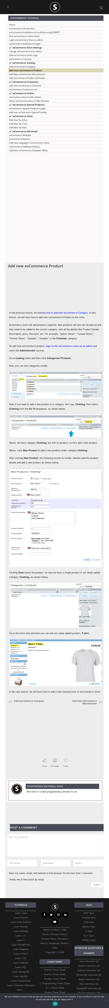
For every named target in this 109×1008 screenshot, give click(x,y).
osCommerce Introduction (22, 28)
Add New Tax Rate (18, 127)
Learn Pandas (20, 931)
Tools (55, 947)
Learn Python (21, 917)
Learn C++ (20, 935)
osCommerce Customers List (23, 89)
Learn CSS (21, 958)
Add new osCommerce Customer (25, 85)
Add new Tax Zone (18, 119)
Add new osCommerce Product (25, 70)
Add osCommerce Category (22, 66)
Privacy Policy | (58, 934)
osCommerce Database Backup (24, 146)
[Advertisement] (54, 182)
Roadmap (54, 943)
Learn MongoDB (20, 971)
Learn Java (21, 913)
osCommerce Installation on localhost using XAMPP (34, 32)
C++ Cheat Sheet (55, 988)
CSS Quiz (89, 922)
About (46, 929)
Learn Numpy (21, 926)
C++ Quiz (89, 935)
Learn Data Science (20, 922)
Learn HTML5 (21, 953)
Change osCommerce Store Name (25, 51)
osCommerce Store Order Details (25, 97)
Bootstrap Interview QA (89, 975)
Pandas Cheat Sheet (55, 979)
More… (21, 990)
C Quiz (89, 931)
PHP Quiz (89, 913)
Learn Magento (21, 949)
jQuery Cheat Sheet (54, 992)
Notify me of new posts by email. (27, 879)
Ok (55, 1004)
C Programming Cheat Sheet (55, 983)
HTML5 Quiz (89, 940)
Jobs (64, 929)
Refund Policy (48, 938)
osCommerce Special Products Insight (27, 108)
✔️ (25, 47)
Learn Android (20, 962)
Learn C (21, 940)
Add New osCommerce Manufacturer (27, 74)
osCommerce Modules (20, 135)
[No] (105, 1000)
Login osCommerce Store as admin (26, 40)
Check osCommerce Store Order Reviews (29, 100)
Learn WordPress (20, 944)
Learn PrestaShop (20, 981)
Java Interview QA (89, 961)
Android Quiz (89, 917)
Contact (55, 929)
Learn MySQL (20, 976)
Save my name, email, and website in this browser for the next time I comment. (51, 873)
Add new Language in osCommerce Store (29, 142)
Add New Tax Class (18, 123)
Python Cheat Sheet (54, 970)
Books (64, 943)
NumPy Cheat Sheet (55, 974)
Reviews (63, 938)
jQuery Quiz (89, 926)
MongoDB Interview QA (88, 988)
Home (12, 24)
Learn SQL (20, 967)
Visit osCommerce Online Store (24, 36)
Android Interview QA (89, 970)
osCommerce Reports (19, 139)
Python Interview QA (89, 966)
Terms (46, 934)
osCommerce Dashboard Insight (24, 43)
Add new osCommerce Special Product (28, 112)
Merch (43, 943)
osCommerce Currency (20, 59)
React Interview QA (89, 979)
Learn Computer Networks (21, 985)
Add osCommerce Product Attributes (27, 78)
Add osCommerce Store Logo (23, 55)
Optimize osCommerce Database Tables (28, 150)
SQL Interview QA (88, 984)
